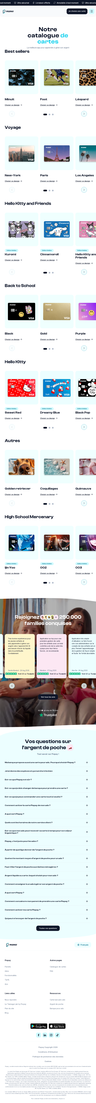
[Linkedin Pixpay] (44, 1035)
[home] (8, 11)
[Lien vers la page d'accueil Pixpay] (11, 944)
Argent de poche (56, 1004)
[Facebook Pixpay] (38, 1035)
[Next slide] (84, 114)
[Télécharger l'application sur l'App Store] (57, 1026)
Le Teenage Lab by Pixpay (15, 1004)
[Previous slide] (12, 114)
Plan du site (9, 1008)
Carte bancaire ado (57, 1000)
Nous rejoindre (11, 1000)
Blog (6, 1013)
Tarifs (7, 980)
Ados (7, 971)
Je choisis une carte (77, 11)
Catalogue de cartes (58, 967)
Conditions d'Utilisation (48, 1052)
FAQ (51, 971)
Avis (6, 984)
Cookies (48, 1061)
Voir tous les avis (48, 697)
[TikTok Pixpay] (57, 1035)
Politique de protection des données (48, 1057)
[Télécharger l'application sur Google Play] (38, 1026)
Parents (8, 967)
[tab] (45, 114)
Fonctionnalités (11, 975)
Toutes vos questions (48, 928)
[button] (92, 11)
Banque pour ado (57, 1008)
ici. (64, 1098)
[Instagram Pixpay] (51, 1035)
